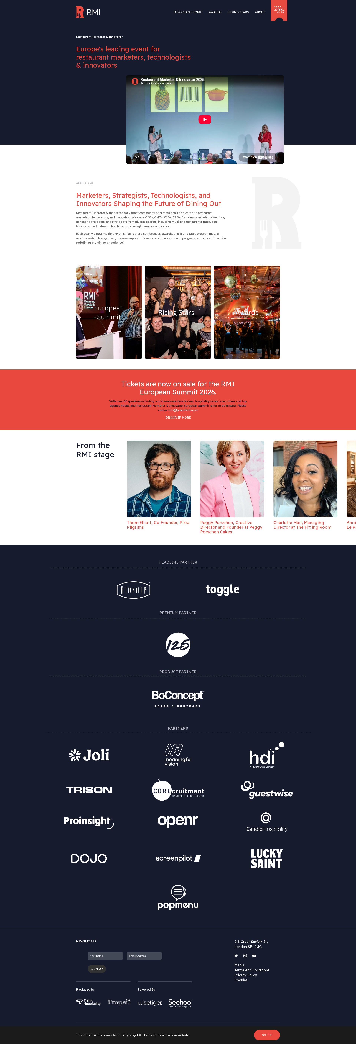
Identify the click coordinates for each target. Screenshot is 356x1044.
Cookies (241, 980)
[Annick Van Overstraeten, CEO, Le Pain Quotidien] (305, 479)
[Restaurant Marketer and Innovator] (88, 12)
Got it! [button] (267, 1035)
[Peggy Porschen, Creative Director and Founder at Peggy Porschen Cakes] (159, 479)
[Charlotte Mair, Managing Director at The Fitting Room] (232, 479)
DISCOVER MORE (178, 417)
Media (239, 965)
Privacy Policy (246, 975)
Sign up (97, 969)
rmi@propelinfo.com (183, 410)
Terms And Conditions (252, 970)
